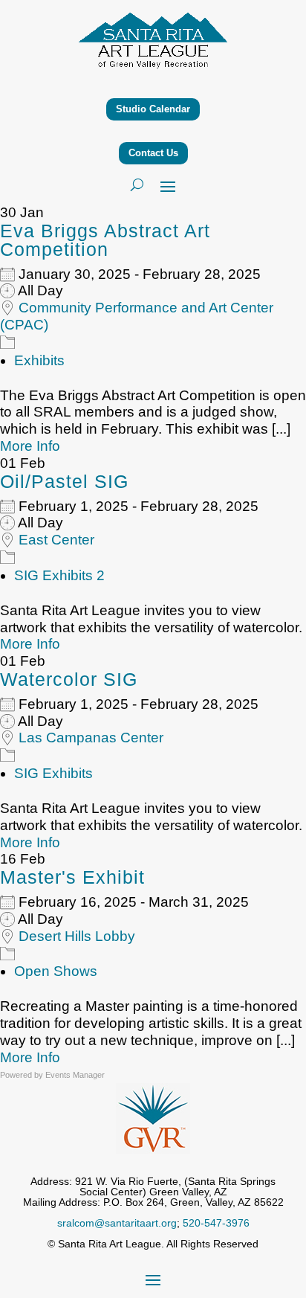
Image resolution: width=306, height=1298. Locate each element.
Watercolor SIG (68, 679)
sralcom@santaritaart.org (117, 1223)
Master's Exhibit (72, 877)
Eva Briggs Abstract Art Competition (105, 240)
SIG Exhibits (53, 773)
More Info (30, 446)
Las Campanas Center (91, 737)
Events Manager (75, 1074)
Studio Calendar (153, 109)
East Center (56, 539)
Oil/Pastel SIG (64, 481)
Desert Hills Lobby (77, 936)
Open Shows (55, 971)
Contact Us (153, 152)
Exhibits (39, 360)
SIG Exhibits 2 (59, 575)
